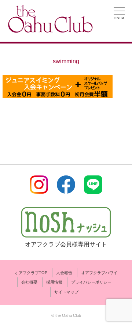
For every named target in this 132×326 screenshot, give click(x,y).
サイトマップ (66, 292)
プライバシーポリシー (91, 282)
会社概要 (29, 282)
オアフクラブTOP (31, 272)
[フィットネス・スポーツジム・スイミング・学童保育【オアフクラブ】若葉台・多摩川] (49, 30)
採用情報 (54, 282)
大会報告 (64, 272)
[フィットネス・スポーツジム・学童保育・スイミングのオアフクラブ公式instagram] (39, 189)
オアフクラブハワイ (99, 272)
